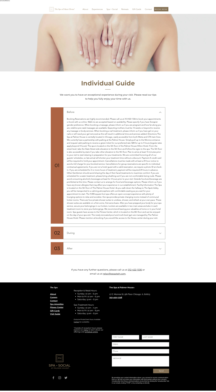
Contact (76, 322)
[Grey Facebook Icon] (53, 378)
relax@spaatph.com (114, 273)
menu (86, 330)
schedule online (91, 332)
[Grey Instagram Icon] (60, 378)
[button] (97, 9)
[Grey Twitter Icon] (66, 378)
